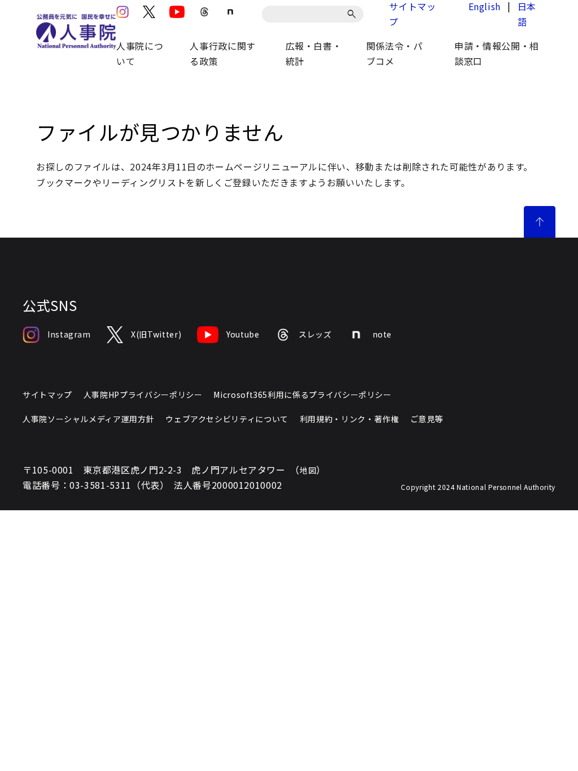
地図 (308, 470)
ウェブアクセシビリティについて (226, 418)
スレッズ (315, 334)
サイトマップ (47, 394)
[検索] (354, 14)
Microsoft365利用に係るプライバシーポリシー (302, 394)
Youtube (242, 334)
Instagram (69, 334)
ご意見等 (427, 418)
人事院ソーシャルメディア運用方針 (88, 418)
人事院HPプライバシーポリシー (143, 394)
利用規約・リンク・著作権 (349, 418)
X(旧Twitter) (156, 334)
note (382, 334)
